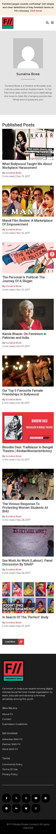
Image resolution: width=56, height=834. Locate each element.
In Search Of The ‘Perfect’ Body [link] (25, 617)
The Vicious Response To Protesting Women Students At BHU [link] (25, 507)
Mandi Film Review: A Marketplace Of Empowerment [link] (27, 222)
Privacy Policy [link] (10, 774)
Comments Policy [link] (12, 764)
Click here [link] (35, 11)
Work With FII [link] (10, 749)
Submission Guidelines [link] (14, 724)
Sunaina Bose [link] (14, 172)
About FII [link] (7, 714)
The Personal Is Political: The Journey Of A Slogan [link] (23, 279)
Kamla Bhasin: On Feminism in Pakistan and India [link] (24, 335)
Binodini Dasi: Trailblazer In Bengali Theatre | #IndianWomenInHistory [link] (27, 449)
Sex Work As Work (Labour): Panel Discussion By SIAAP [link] (27, 562)
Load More (10, 642)
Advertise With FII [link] (12, 739)
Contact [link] (6, 719)
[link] (52, 254)
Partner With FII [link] (11, 744)
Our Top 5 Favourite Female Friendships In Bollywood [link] (22, 392)
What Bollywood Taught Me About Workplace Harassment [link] (27, 165)
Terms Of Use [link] (10, 769)
